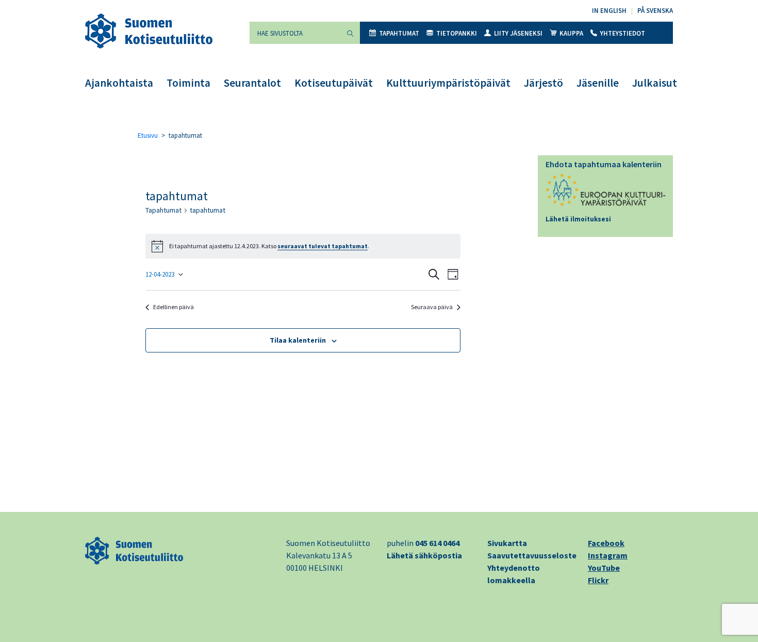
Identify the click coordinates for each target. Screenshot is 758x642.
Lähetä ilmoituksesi (578, 219)
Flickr (598, 580)
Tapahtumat (399, 33)
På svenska (655, 10)
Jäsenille (597, 83)
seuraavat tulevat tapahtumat (322, 246)
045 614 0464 (437, 543)
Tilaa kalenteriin (298, 340)
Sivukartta (507, 543)
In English (609, 10)
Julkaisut (654, 83)
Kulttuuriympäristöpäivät (448, 83)
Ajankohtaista (119, 83)
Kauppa (571, 33)
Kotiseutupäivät (333, 83)
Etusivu (148, 135)
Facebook (606, 543)
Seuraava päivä (432, 307)
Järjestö (543, 83)
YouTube (604, 568)
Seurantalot (252, 83)
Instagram (608, 555)
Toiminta (188, 83)
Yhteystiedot (622, 33)
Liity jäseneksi (518, 33)
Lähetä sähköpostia (424, 555)
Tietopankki (456, 33)
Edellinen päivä (173, 307)
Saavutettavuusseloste (531, 555)
